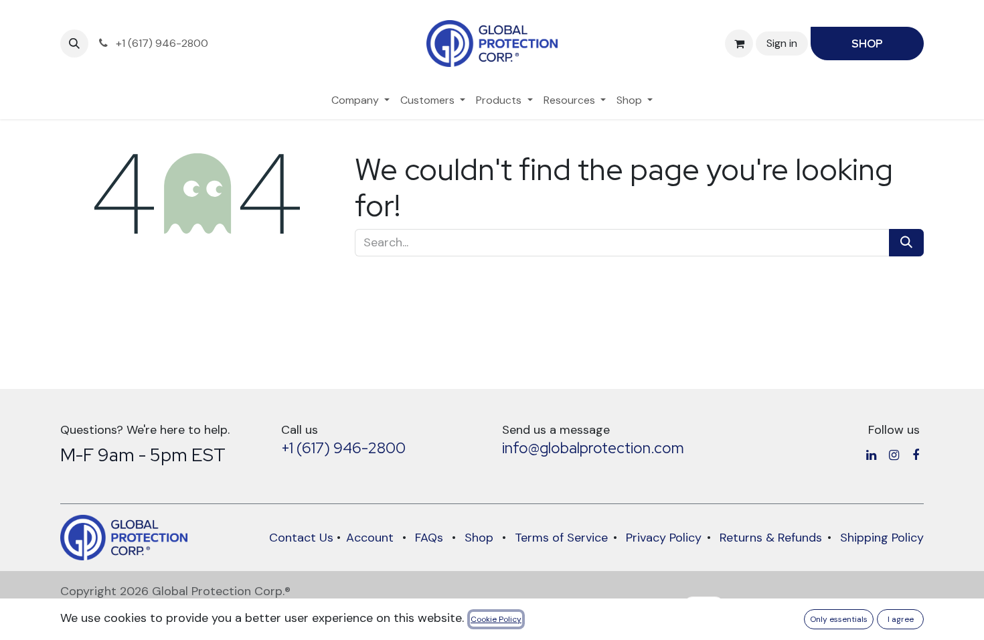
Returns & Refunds (771, 538)
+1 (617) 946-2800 (343, 448)
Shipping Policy (882, 538)
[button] (74, 43)
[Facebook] (916, 455)
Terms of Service (561, 538)
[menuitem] (360, 100)
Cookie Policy (496, 619)
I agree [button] (901, 619)
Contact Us (301, 538)
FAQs (429, 538)
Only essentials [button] (839, 619)
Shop (479, 538)
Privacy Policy (664, 538)
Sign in (781, 43)
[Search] (906, 242)
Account (370, 538)
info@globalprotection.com (593, 448)
